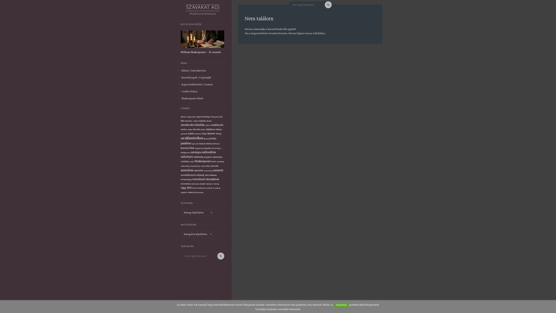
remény (185, 161)
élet (189, 187)
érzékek (209, 188)
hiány (204, 134)
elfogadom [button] (341, 305)
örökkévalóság (193, 192)
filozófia (196, 129)
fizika (203, 130)
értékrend (201, 188)
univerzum (195, 184)
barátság (205, 117)
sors (214, 161)
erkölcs (184, 130)
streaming (220, 162)
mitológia (196, 152)
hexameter (197, 134)
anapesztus (191, 117)
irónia (212, 138)
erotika (189, 130)
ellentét (209, 121)
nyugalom (208, 157)
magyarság (199, 148)
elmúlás (199, 125)
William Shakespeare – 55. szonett (201, 52)
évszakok (216, 188)
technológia (186, 179)
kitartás (202, 144)
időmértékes (194, 138)
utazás (202, 184)
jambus (186, 143)
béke (221, 117)
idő (182, 138)
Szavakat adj (203, 7)
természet (198, 179)
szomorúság (208, 171)
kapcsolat (195, 144)
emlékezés (217, 125)
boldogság (214, 117)
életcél (194, 188)
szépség (200, 175)
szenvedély (205, 166)
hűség (218, 134)
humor (211, 133)
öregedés (184, 192)
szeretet (198, 170)
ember (207, 125)
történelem (186, 184)
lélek (192, 148)
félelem (219, 130)
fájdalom (210, 129)
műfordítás (209, 152)
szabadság (185, 166)
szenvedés (214, 166)
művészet (187, 156)
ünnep (201, 192)
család (195, 121)
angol (198, 117)
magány (207, 148)
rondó (191, 162)
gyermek (184, 134)
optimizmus (217, 157)
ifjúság (206, 139)
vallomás (209, 184)
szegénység (195, 166)
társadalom (212, 179)
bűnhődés (188, 121)
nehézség (198, 157)
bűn (182, 121)
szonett (218, 170)
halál (190, 133)
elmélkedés (187, 124)
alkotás (183, 117)
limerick (185, 148)
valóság (216, 184)
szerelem (187, 170)
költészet (216, 144)
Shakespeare (203, 161)
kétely (209, 144)
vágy (183, 187)
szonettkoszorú (188, 175)
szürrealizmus (211, 175)
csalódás (202, 121)
